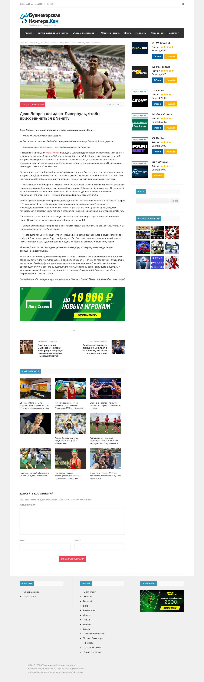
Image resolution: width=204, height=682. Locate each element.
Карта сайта (29, 596)
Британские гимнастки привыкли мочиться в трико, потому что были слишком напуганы (94, 349)
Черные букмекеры (93, 638)
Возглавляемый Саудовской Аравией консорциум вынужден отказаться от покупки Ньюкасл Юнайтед (50, 350)
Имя (22, 540)
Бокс (85, 606)
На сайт (171, 56)
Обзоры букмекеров (85, 33)
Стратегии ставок (110, 33)
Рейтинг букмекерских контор (52, 33)
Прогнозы (141, 33)
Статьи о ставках (92, 647)
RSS (51, 4)
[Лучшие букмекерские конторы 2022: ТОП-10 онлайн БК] (40, 15)
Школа (127, 33)
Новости (173, 33)
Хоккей (86, 629)
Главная (28, 33)
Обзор (157, 56)
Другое (86, 615)
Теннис (86, 619)
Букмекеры (89, 610)
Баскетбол (88, 601)
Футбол (87, 624)
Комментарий (27, 505)
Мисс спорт (157, 33)
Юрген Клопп (52, 152)
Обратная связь (31, 592)
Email (78, 540)
